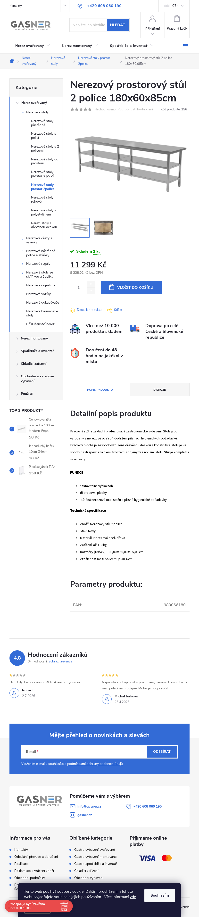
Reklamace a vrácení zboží (34, 870)
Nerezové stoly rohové (42, 199)
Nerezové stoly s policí (43, 135)
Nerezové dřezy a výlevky (39, 240)
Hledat (117, 25)
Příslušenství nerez (40, 324)
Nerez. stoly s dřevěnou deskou (44, 225)
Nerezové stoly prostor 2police (42, 186)
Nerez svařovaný (34, 102)
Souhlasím (159, 895)
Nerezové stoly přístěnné (42, 123)
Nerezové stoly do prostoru (44, 161)
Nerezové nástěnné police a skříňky (40, 253)
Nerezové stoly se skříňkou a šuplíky (39, 274)
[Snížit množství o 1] (91, 291)
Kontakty (15, 6)
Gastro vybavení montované (95, 857)
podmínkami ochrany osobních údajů (95, 763)
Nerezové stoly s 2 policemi (45, 148)
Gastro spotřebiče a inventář (95, 864)
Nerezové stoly (37, 112)
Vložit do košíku (135, 287)
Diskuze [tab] (159, 390)
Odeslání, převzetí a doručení (36, 856)
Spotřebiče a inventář (37, 351)
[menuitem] (32, 45)
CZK (175, 6)
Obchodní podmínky (29, 878)
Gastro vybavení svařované (94, 850)
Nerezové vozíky (38, 294)
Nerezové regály (38, 263)
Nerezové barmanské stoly (42, 313)
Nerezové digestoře (40, 285)
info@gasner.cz (89, 806)
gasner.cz (84, 815)
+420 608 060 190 (147, 806)
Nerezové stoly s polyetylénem (43, 212)
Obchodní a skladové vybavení (37, 378)
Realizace (21, 863)
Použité (27, 393)
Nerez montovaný (34, 338)
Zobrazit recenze (60, 661)
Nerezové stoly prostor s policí (42, 174)
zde (133, 897)
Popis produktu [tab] (100, 390)
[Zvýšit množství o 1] (91, 284)
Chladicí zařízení (34, 363)
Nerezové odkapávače (42, 302)
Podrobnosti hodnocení (135, 109)
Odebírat (162, 751)
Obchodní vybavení (88, 878)
